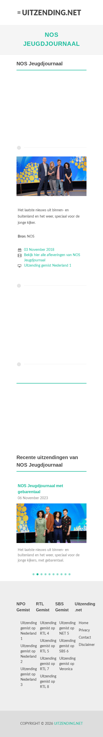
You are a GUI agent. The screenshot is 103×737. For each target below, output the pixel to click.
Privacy (84, 630)
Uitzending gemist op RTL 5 (48, 646)
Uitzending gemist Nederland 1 (47, 265)
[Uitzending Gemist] (51, 12)
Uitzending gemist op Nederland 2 (28, 654)
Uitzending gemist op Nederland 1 (28, 631)
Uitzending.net (68, 723)
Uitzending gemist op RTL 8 (48, 682)
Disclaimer (87, 645)
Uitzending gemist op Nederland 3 (28, 677)
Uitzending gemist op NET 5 (67, 628)
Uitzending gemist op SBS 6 (67, 646)
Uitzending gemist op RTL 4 (48, 628)
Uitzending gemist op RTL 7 (48, 664)
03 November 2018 (39, 250)
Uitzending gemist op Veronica (67, 664)
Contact (85, 637)
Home (83, 623)
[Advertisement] (51, 109)
